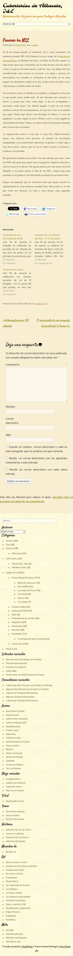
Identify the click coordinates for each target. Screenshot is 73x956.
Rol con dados (12, 815)
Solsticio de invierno (15, 783)
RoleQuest (11, 916)
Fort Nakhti (23, 586)
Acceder (10, 930)
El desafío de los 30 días (23, 618)
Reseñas (16, 630)
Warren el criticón (15, 790)
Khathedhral (12, 881)
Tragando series (13, 786)
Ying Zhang (65, 946)
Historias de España (15, 841)
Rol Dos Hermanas (15, 819)
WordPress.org (13, 941)
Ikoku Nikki (11, 671)
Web (8, 435)
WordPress (27, 946)
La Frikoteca (12, 889)
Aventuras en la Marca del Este (21, 866)
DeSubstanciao (13, 726)
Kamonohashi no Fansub (18, 742)
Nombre (10, 406)
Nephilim (16, 622)
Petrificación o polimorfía (18, 908)
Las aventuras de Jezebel (18, 897)
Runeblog (10, 920)
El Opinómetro (13, 779)
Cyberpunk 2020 (20, 611)
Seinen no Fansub (14, 757)
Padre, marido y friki (16, 904)
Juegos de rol (41, 304)
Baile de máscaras (26, 583)
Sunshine (10, 761)
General (10, 548)
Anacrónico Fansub (15, 711)
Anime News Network (16, 719)
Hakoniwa (11, 734)
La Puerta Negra (14, 893)
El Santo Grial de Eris (16, 667)
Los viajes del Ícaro (27, 590)
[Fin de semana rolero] (19, 282)
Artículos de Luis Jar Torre (18, 830)
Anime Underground (16, 722)
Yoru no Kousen (13, 768)
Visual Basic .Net (20, 564)
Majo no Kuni (12, 745)
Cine (8, 544)
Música (9, 649)
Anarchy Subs (12, 715)
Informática (12, 558)
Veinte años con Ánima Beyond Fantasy (25, 675)
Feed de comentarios (16, 938)
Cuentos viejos (19, 607)
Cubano (34, 45)
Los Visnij (22, 594)
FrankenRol (11, 877)
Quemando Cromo (15, 801)
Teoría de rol (18, 644)
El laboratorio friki (15, 870)
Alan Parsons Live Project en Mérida (23, 659)
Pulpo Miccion (13, 912)
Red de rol (11, 852)
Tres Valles (23, 602)
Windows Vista (19, 567)
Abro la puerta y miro (16, 862)
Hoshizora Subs (13, 738)
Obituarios (17, 553)
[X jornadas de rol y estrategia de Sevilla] (19, 249)
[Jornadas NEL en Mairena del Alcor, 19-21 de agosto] (51, 249)
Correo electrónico (12, 421)
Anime (9, 541)
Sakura (21, 598)
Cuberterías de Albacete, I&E (33, 9)
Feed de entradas (14, 934)
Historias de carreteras (17, 837)
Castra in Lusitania (15, 833)
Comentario (36, 364)
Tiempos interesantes (16, 663)
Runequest (17, 634)
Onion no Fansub (14, 753)
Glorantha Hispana (15, 811)
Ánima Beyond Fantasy (23, 578)
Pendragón (17, 626)
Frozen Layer (12, 730)
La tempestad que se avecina (32, 639)
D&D (14, 614)
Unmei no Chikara (14, 765)
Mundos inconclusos (16, 900)
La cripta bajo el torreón (18, 885)
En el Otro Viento (14, 874)
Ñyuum (9, 749)
